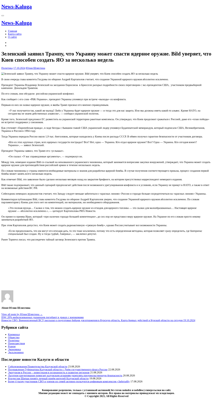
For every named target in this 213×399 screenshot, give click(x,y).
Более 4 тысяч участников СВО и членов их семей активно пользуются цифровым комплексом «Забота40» (69, 381)
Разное (12, 346)
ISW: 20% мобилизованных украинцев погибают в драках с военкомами (42, 317)
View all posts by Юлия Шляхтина (22, 314)
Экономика (14, 349)
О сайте (12, 37)
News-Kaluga (16, 6)
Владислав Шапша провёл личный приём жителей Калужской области (48, 378)
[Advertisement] (101, 267)
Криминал (14, 334)
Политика (7, 68)
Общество (13, 337)
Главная (12, 31)
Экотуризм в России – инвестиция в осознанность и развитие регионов (49, 372)
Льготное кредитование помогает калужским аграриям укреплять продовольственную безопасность (65, 375)
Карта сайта (14, 34)
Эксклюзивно (16, 352)
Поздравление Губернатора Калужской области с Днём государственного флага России (57, 369)
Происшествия (16, 343)
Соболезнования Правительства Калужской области (37, 366)
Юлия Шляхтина (35, 68)
